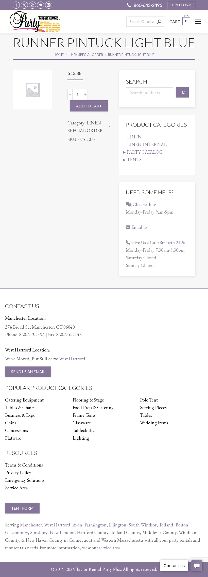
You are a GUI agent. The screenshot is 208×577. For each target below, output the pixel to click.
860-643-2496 (148, 5)
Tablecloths (83, 430)
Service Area (16, 488)
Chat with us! (145, 204)
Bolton (182, 525)
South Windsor (143, 525)
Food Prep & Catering (93, 407)
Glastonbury (16, 532)
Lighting (81, 438)
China (11, 423)
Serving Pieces (153, 407)
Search (136, 81)
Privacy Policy (18, 472)
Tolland (166, 525)
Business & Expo (20, 415)
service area (109, 548)
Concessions (16, 430)
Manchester (31, 525)
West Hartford (72, 359)
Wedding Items (154, 423)
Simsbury (38, 532)
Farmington (95, 525)
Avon (77, 525)
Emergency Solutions (24, 480)
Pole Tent (149, 400)
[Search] (159, 22)
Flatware (13, 438)
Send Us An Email (28, 371)
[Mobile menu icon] (198, 22)
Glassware (82, 423)
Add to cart (89, 106)
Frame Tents (84, 415)
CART (178, 21)
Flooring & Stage (88, 400)
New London (62, 532)
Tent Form (22, 508)
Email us (139, 227)
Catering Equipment (24, 400)
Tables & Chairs (19, 407)
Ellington (117, 525)
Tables (146, 415)
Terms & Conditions (24, 465)
